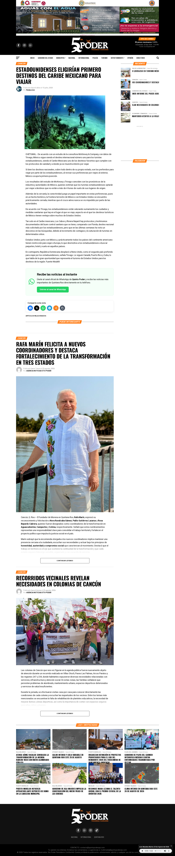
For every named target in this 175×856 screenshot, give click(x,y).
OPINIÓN (130, 58)
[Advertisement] (140, 142)
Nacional (71, 58)
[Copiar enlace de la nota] (62, 308)
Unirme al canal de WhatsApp (53, 289)
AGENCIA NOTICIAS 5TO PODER (38, 371)
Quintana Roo (99, 837)
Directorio (140, 58)
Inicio (32, 58)
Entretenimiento (117, 58)
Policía (95, 58)
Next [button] (156, 17)
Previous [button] (19, 17)
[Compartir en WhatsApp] (43, 308)
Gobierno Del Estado (45, 58)
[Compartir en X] (36, 308)
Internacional (83, 58)
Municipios (60, 58)
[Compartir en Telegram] (49, 308)
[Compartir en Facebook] (30, 308)
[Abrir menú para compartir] (56, 308)
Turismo (104, 58)
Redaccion (30, 90)
